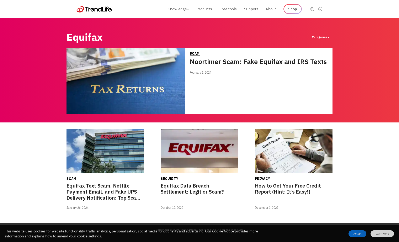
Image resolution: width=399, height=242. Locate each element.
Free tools (228, 9)
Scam (195, 53)
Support (251, 9)
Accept (357, 233)
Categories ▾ (320, 37)
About (271, 9)
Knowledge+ (178, 9)
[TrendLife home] (94, 9)
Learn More (382, 233)
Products (204, 9)
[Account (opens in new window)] (320, 9)
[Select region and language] (312, 9)
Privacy (262, 179)
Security (169, 179)
